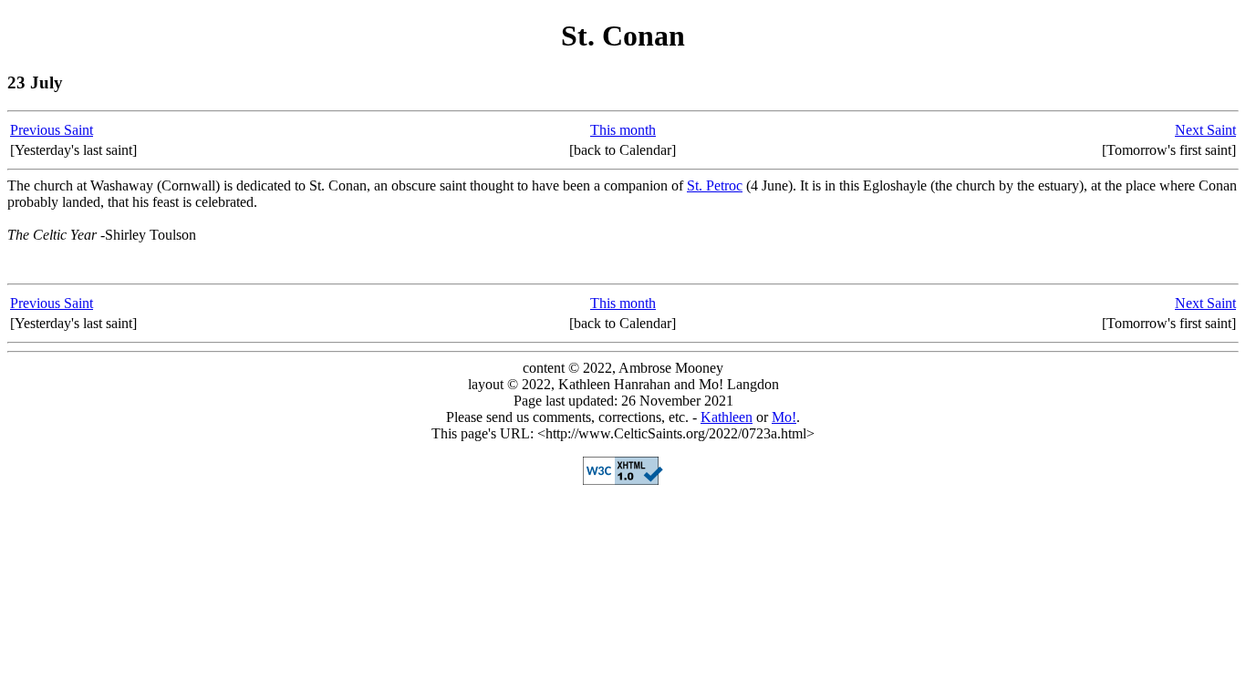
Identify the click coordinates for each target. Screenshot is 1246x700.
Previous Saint (51, 130)
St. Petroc (714, 185)
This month (623, 130)
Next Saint (1205, 130)
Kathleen (727, 417)
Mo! (784, 417)
